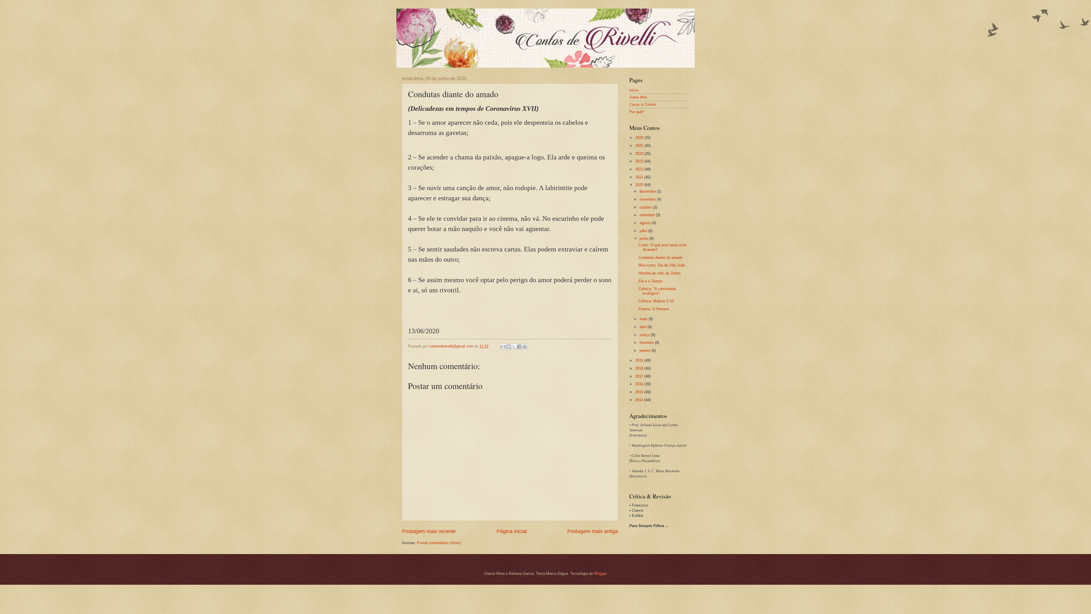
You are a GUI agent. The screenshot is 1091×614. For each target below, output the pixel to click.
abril (643, 327)
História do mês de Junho (659, 273)
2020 (639, 185)
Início (633, 90)
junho (644, 238)
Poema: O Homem (653, 309)
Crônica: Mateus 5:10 (656, 301)
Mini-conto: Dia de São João (661, 265)
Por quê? (636, 112)
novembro (648, 199)
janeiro (645, 350)
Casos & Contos (642, 104)
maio (644, 319)
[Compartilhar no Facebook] (519, 346)
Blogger (600, 573)
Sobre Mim (638, 97)
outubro (646, 207)
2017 (639, 376)
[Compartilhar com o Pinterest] (525, 346)
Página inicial (512, 531)
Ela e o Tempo (650, 281)
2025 (639, 145)
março (645, 335)
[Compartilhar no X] (514, 346)
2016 (639, 384)
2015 (639, 392)
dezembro (648, 191)
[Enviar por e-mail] (503, 346)
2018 (639, 368)
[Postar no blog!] (508, 346)
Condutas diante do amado (660, 257)
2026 (639, 138)
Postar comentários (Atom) (439, 543)
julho (644, 231)
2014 (639, 400)
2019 (639, 360)
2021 (639, 177)
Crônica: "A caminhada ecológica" (657, 291)
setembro (648, 215)
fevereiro (647, 342)
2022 (639, 169)
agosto (646, 223)
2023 (639, 161)
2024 (639, 153)
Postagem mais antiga (592, 531)
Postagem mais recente (429, 531)
